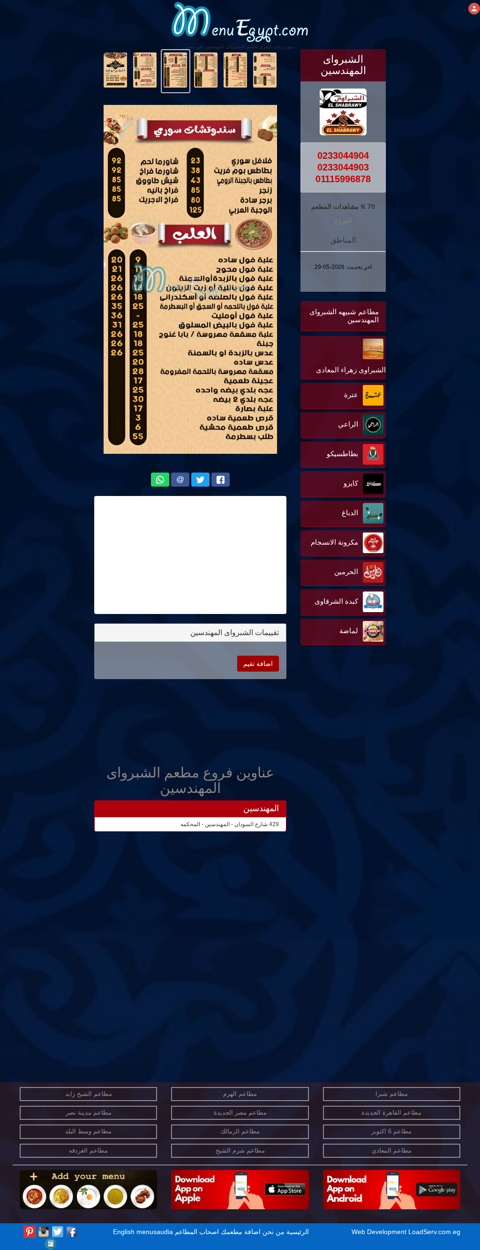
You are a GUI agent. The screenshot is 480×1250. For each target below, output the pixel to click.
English (124, 1231)
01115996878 (343, 179)
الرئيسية (297, 1231)
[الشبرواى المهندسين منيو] (265, 69)
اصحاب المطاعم (197, 1231)
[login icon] (474, 8)
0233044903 (343, 167)
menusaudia (154, 1231)
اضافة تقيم (258, 663)
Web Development (380, 1231)
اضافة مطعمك (241, 1231)
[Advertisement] (327, 742)
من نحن (273, 1231)
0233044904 (343, 155)
